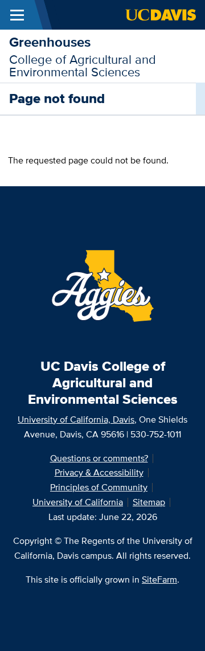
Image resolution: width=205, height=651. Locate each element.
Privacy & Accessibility (99, 472)
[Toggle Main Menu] (17, 15)
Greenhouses (50, 42)
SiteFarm (159, 579)
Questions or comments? (99, 458)
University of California (77, 502)
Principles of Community (98, 487)
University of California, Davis (76, 419)
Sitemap (149, 502)
